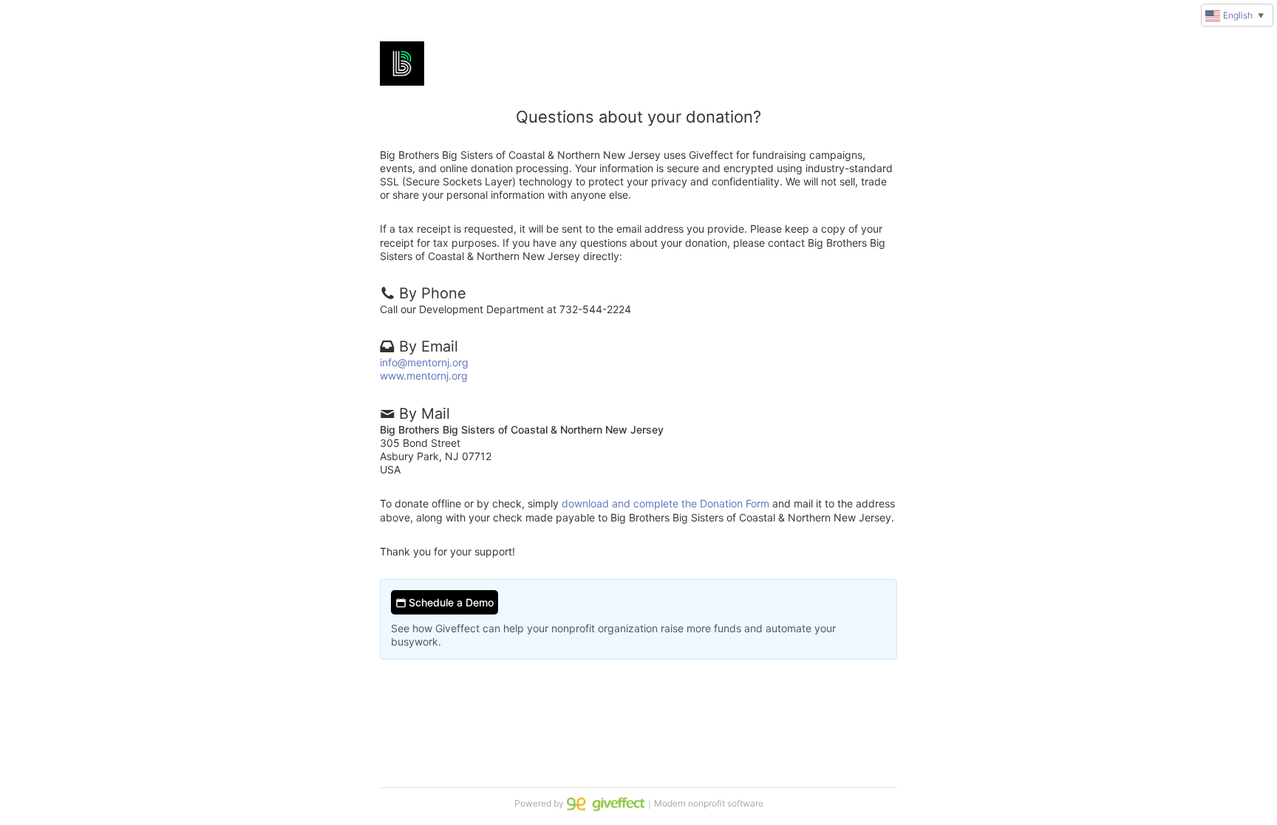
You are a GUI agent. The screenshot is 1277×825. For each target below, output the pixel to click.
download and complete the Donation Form (665, 503)
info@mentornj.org (424, 362)
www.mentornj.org (424, 375)
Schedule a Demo (450, 602)
